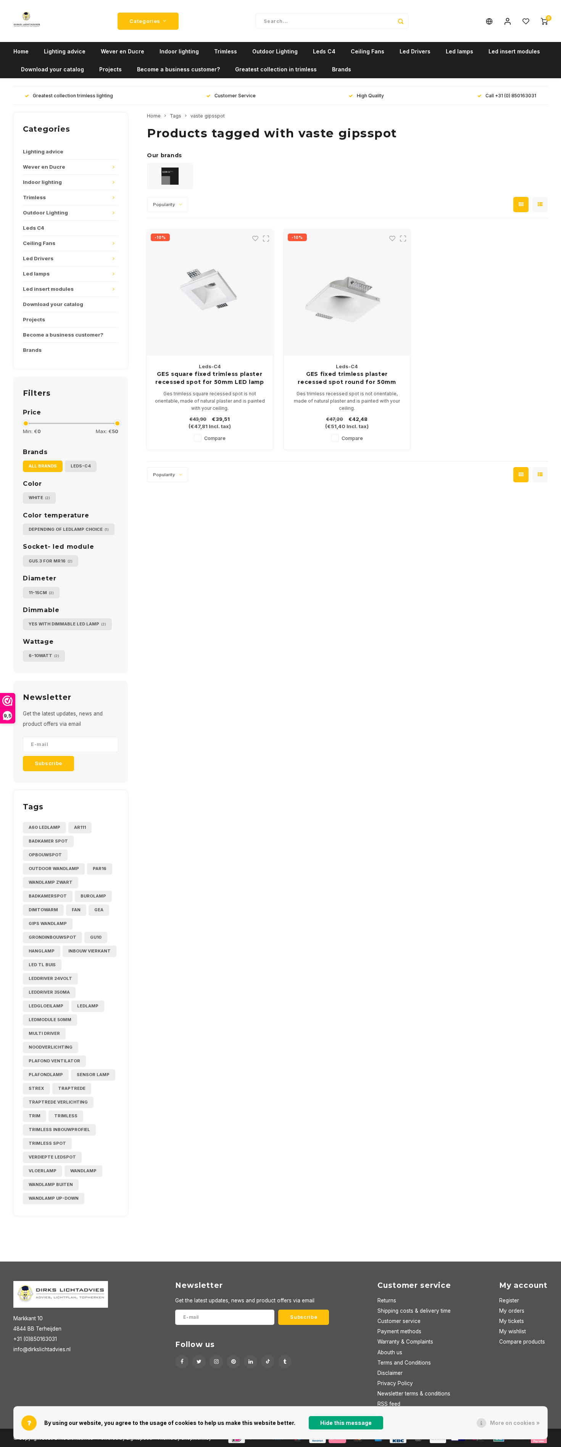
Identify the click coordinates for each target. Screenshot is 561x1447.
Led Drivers (415, 51)
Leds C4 (324, 51)
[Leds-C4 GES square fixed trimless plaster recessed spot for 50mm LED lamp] (210, 293)
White (39, 497)
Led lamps (459, 51)
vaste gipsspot (207, 116)
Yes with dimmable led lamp (67, 624)
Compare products (522, 1342)
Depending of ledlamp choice (69, 529)
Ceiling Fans (367, 51)
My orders (511, 1311)
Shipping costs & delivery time (414, 1311)
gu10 (96, 937)
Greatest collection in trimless (276, 69)
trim (34, 1115)
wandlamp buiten (51, 1184)
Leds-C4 (81, 466)
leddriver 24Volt (50, 978)
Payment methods (399, 1331)
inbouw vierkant (89, 951)
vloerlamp (42, 1170)
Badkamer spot (48, 841)
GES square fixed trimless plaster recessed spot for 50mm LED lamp (209, 378)
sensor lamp (93, 1074)
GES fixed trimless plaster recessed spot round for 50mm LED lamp (347, 378)
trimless (65, 1115)
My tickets (511, 1321)
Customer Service (235, 95)
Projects (110, 69)
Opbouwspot (45, 854)
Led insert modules (514, 51)
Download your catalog (52, 69)
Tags (175, 116)
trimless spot (47, 1143)
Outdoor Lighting (275, 51)
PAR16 (99, 868)
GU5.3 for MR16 (51, 561)
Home (21, 51)
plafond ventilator (54, 1060)
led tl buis (42, 964)
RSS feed (388, 1404)
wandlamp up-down (54, 1198)
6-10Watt (44, 655)
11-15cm (41, 592)
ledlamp (87, 1006)
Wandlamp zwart (51, 882)
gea (98, 909)
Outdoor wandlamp (54, 868)
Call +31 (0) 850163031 (510, 95)
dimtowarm (43, 909)
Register (509, 1300)
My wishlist (512, 1331)
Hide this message (346, 1423)
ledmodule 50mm (50, 1019)
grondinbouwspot (52, 937)
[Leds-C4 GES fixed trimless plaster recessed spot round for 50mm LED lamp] (347, 293)
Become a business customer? (178, 69)
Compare (215, 438)
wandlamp (83, 1170)
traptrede (71, 1088)
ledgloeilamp (46, 1006)
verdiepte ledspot (52, 1157)
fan (76, 909)
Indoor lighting (179, 51)
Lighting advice (64, 51)
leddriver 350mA (49, 992)
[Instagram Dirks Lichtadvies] (216, 1361)
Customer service (399, 1321)
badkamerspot (48, 896)
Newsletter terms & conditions (413, 1394)
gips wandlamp (48, 923)
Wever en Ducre (122, 51)
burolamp (93, 896)
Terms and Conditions (404, 1363)
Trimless (225, 51)
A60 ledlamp (44, 827)
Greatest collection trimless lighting (73, 95)
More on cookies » (515, 1423)
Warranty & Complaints (405, 1342)
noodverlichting (51, 1047)
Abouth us (389, 1352)
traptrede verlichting (58, 1102)
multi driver (44, 1033)
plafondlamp (46, 1074)
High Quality (370, 95)
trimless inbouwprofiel (59, 1129)
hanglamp (42, 951)
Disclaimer (390, 1373)
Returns (386, 1300)
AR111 (80, 827)
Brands (341, 69)
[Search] (400, 21)
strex (36, 1088)
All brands (43, 466)
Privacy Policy (395, 1383)
